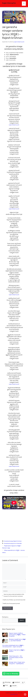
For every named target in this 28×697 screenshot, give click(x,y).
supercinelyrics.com (14, 125)
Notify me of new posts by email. (11, 603)
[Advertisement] (14, 524)
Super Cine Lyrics (9, 4)
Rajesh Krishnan (17, 541)
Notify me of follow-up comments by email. (14, 600)
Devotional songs (8, 541)
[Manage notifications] (25, 694)
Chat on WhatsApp (12, 674)
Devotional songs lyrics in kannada (13, 543)
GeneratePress (14, 694)
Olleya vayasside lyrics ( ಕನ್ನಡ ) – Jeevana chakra (13, 551)
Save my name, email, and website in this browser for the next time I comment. (14, 595)
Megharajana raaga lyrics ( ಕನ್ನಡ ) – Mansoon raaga (11, 547)
